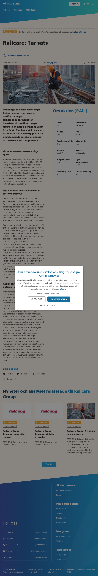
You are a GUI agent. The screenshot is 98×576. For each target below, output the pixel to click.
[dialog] (49, 288)
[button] (49, 293)
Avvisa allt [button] (36, 299)
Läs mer (63, 289)
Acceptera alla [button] (59, 299)
